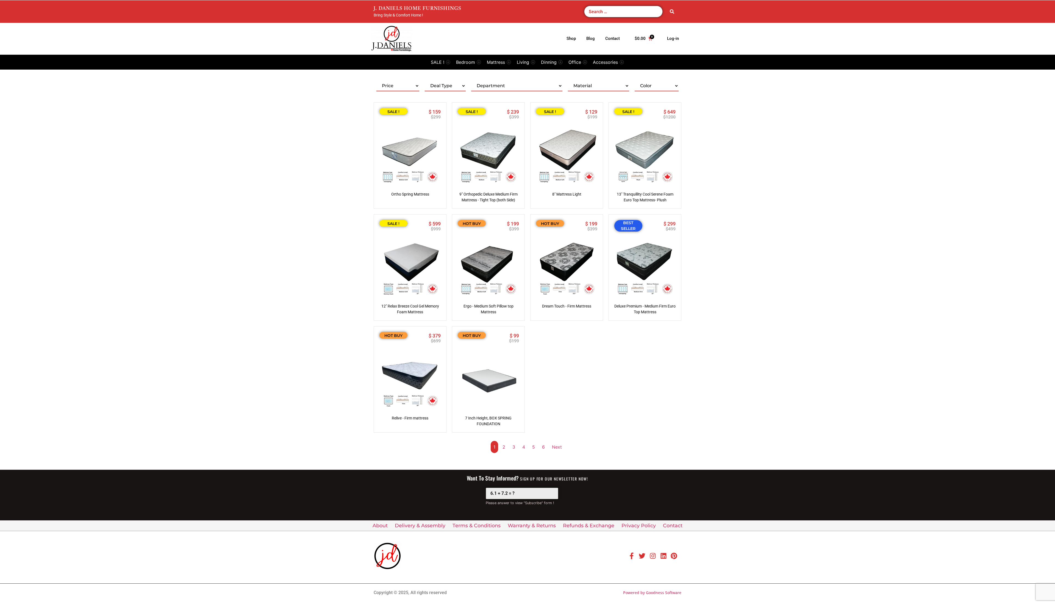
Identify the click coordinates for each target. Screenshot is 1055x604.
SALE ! (393, 111)
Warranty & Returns (532, 526)
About (380, 526)
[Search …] (623, 11)
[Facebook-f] (631, 556)
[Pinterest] (674, 556)
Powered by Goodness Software (652, 592)
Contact (672, 526)
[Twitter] (642, 556)
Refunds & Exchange (588, 526)
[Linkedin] (663, 556)
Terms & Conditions (476, 526)
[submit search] (672, 11)
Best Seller (628, 225)
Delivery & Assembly (420, 526)
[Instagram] (652, 556)
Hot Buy (472, 223)
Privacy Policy (638, 526)
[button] (440, 62)
